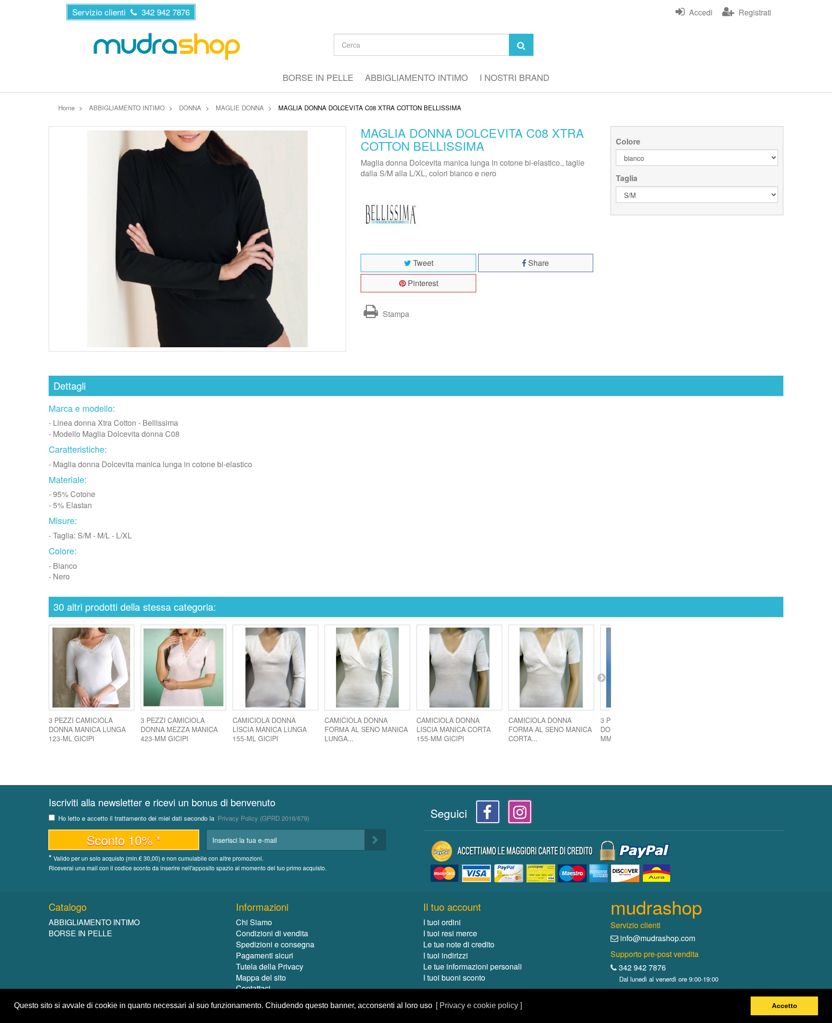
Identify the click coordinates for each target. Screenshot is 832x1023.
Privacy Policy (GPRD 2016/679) (263, 818)
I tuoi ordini (442, 922)
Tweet (422, 262)
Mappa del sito (261, 977)
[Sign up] (375, 840)
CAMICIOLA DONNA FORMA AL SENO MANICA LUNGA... (366, 729)
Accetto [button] (784, 1006)
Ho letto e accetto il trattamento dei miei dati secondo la (183, 818)
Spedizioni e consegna (275, 944)
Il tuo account (452, 907)
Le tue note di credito (458, 944)
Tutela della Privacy (269, 966)
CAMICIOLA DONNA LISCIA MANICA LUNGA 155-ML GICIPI (270, 729)
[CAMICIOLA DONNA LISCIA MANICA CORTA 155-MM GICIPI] (459, 667)
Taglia (627, 178)
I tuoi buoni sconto (454, 977)
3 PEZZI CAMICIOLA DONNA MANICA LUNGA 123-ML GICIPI (87, 729)
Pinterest (422, 283)
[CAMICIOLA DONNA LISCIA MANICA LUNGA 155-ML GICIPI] (275, 667)
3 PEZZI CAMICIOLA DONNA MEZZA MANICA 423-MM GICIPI (179, 729)
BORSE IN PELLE (318, 77)
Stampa (395, 313)
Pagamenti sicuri (264, 955)
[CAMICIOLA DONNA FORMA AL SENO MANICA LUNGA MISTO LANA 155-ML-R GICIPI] (367, 667)
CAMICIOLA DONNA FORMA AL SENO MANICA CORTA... (550, 729)
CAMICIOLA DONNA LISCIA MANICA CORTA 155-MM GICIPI (453, 729)
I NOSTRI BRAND (514, 77)
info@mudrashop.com (657, 938)
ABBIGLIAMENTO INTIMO (416, 77)
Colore (629, 141)
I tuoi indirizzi (445, 955)
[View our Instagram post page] (516, 814)
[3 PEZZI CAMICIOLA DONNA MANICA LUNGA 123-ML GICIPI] (91, 667)
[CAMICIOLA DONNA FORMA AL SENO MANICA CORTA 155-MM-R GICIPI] (551, 667)
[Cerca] (521, 45)
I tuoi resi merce (450, 933)
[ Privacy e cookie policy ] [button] (479, 1005)
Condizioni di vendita (272, 933)
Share (537, 262)
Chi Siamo (254, 922)
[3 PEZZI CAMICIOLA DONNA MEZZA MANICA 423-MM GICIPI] (183, 667)
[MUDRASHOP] (166, 46)
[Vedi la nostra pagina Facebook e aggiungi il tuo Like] (485, 814)
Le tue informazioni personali (472, 966)
